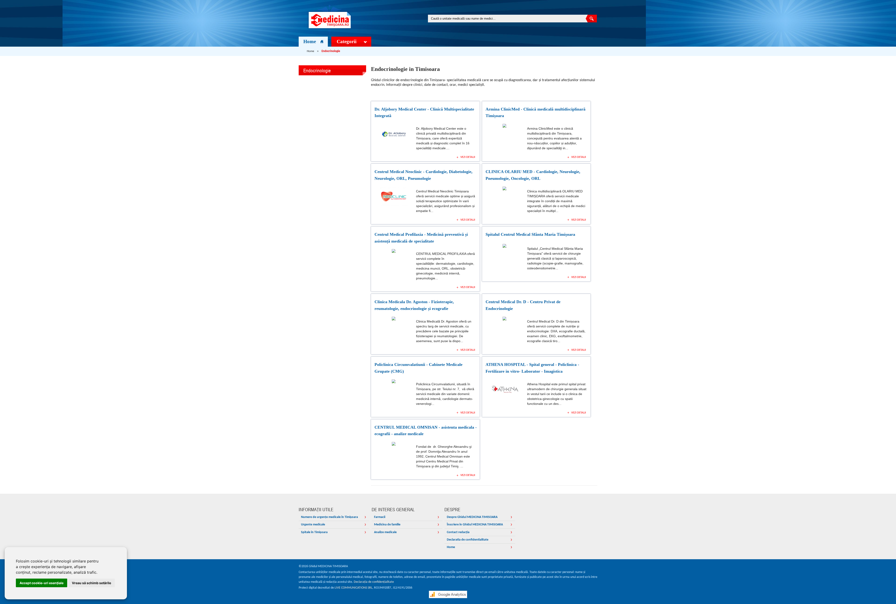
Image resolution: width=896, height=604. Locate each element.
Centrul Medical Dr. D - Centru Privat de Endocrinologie (523, 305)
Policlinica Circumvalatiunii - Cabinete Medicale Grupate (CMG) (418, 368)
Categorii (347, 41)
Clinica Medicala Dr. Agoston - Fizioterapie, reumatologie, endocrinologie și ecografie (414, 305)
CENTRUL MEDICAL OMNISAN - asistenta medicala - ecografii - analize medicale (425, 430)
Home (309, 41)
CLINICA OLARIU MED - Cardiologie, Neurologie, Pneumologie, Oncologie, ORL (533, 175)
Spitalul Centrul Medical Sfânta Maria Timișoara (530, 234)
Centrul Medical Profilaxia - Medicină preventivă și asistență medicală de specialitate (421, 237)
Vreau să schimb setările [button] (91, 583)
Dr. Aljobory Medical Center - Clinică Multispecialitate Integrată (424, 112)
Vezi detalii (467, 157)
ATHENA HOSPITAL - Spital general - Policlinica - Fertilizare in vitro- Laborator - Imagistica (532, 368)
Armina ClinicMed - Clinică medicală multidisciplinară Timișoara (535, 112)
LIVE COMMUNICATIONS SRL (353, 588)
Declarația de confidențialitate (374, 582)
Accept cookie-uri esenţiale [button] (41, 583)
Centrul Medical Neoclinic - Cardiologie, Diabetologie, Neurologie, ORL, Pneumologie (423, 175)
